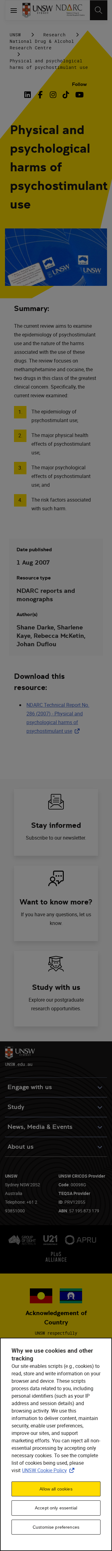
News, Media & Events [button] (39, 1126)
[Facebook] (40, 95)
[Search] (98, 10)
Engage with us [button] (29, 1087)
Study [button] (15, 1107)
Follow (79, 84)
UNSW (15, 35)
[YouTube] (78, 95)
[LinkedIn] (29, 95)
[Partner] (70, 10)
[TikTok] (66, 95)
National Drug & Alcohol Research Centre (42, 44)
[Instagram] (53, 95)
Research (54, 35)
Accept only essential (56, 1507)
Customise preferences (56, 1527)
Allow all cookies (56, 1488)
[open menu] (13, 10)
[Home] (37, 10)
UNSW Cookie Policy (49, 1470)
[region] (56, 1444)
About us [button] (20, 1146)
